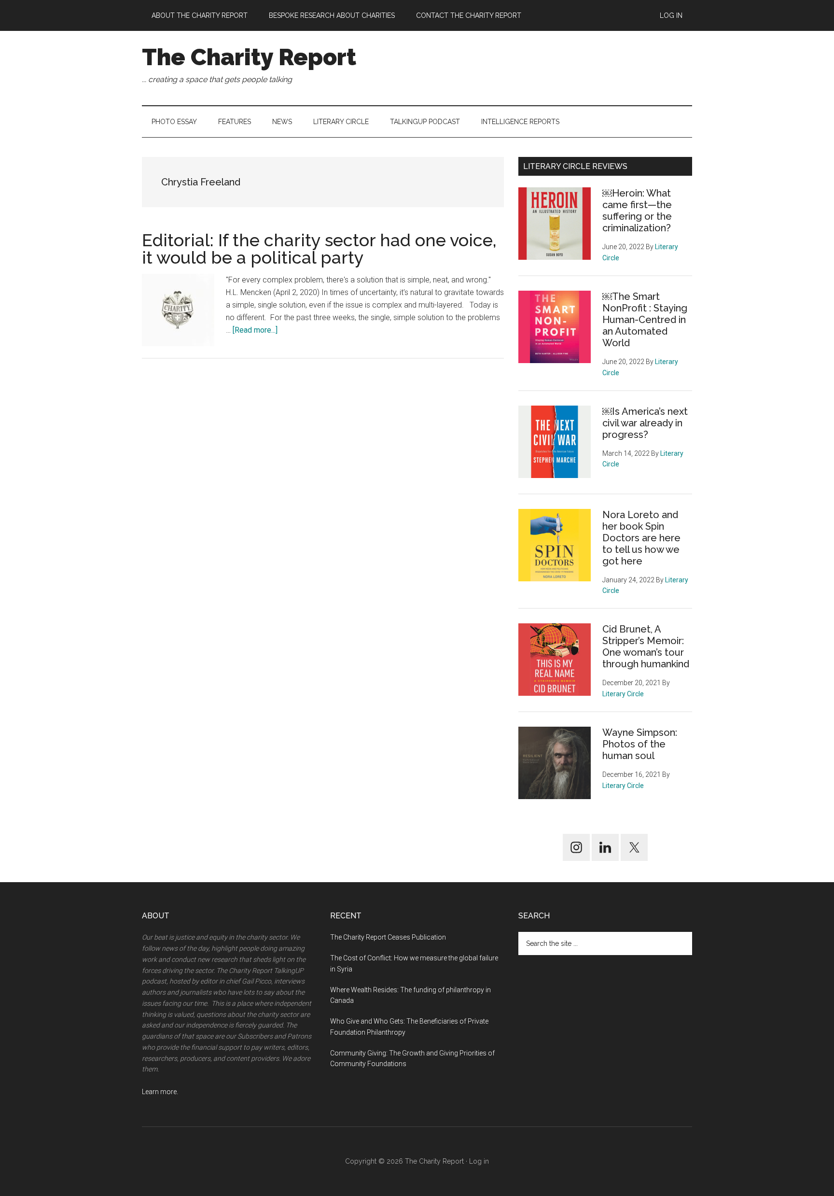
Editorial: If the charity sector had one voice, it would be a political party (319, 248)
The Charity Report (249, 56)
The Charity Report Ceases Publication (388, 937)
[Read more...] (255, 330)
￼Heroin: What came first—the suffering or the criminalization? (637, 210)
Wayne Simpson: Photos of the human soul (639, 744)
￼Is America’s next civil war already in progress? (645, 423)
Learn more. (160, 1092)
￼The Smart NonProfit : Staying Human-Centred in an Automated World (644, 320)
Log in (479, 1161)
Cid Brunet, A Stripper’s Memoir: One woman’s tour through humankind (645, 646)
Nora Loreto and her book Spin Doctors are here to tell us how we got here (641, 538)
